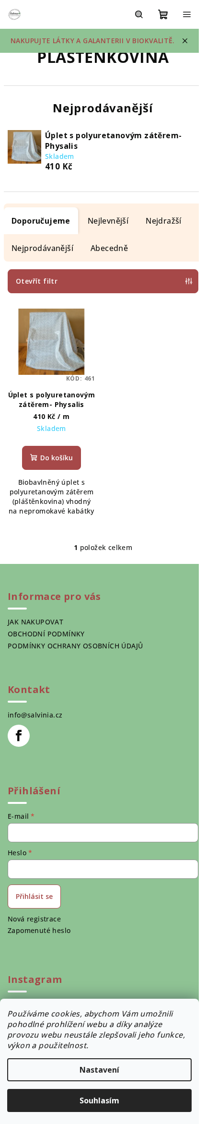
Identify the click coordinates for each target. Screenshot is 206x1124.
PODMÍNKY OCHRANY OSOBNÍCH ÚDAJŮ (75, 645)
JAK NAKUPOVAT (35, 621)
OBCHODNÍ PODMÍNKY (46, 633)
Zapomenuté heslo (39, 930)
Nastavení (99, 1069)
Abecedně (109, 248)
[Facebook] (19, 736)
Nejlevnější (108, 220)
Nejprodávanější (42, 248)
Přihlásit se (34, 896)
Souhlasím (99, 1100)
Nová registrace (34, 918)
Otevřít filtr (36, 281)
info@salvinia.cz (35, 714)
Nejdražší (164, 220)
